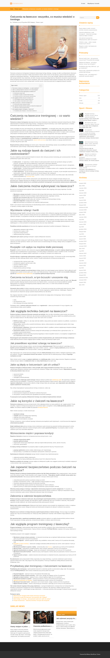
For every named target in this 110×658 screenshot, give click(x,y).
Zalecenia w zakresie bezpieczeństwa (21, 107)
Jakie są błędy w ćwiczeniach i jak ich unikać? (23, 100)
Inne (80, 98)
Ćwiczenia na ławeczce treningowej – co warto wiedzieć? (25, 88)
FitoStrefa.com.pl (16, 22)
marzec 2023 (82, 255)
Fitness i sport (18, 9)
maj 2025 (81, 219)
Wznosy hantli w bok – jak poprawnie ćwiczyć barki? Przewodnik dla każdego (89, 59)
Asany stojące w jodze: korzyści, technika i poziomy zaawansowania (20, 626)
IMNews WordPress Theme (93, 654)
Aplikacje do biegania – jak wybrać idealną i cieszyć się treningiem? (88, 63)
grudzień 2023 (82, 241)
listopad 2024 (82, 231)
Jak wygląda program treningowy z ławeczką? (23, 109)
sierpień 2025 (82, 212)
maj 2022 (81, 260)
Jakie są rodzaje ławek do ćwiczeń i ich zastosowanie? (25, 89)
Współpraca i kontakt (93, 3)
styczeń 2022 (82, 270)
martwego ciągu (30, 176)
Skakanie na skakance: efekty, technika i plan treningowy (88, 155)
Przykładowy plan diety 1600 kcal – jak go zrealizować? (89, 67)
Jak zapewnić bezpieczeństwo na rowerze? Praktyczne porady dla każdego (89, 131)
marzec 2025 (82, 224)
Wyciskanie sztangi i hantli (19, 93)
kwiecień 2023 (82, 253)
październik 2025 (83, 207)
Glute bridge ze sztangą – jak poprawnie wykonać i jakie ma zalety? (32, 599)
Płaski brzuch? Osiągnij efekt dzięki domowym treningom (29, 595)
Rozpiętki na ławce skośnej (21, 543)
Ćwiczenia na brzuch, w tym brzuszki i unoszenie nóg (24, 96)
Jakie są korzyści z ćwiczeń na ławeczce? (22, 102)
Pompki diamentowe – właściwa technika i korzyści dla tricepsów (31, 600)
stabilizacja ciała (56, 379)
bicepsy (50, 546)
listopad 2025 (82, 205)
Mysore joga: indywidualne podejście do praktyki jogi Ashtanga (89, 71)
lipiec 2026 (82, 185)
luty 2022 (81, 268)
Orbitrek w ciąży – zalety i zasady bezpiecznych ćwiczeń (87, 42)
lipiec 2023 (82, 248)
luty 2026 (81, 197)
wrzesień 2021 (83, 280)
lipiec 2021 (82, 284)
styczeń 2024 (82, 238)
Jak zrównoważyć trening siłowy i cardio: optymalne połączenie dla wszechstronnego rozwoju (88, 144)
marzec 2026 (82, 195)
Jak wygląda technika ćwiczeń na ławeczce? (22, 97)
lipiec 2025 (82, 214)
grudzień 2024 (82, 229)
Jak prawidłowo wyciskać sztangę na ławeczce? (23, 99)
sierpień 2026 (82, 183)
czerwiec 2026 (82, 188)
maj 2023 (81, 251)
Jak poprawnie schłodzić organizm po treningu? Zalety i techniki (88, 166)
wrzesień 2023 (83, 246)
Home (11, 9)
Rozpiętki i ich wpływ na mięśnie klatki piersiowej (23, 94)
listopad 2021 (82, 275)
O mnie (83, 3)
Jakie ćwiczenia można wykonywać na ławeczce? (24, 91)
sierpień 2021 (82, 282)
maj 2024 (81, 234)
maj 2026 (81, 190)
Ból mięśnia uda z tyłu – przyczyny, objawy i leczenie (92, 123)
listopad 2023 (82, 243)
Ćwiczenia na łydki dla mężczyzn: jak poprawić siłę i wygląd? (30, 597)
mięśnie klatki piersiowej (39, 140)
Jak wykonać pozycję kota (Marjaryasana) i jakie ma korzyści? (66, 618)
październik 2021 (83, 277)
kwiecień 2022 (82, 263)
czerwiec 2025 (82, 217)
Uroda (80, 100)
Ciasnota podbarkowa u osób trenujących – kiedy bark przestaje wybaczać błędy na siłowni (43, 626)
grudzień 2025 (82, 202)
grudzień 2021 (82, 272)
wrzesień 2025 (83, 209)
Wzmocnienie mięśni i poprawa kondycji (22, 104)
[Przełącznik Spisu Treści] (40, 86)
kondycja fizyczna (43, 407)
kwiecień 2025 (82, 222)
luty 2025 (81, 226)
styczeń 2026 (82, 200)
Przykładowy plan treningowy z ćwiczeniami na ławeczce (25, 110)
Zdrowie (81, 103)
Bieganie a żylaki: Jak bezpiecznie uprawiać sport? (87, 46)
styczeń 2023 (82, 258)
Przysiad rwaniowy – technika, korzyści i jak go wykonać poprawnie (91, 115)
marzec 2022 (82, 265)
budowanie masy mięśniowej (24, 273)
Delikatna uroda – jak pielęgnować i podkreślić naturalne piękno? (88, 75)
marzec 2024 (82, 236)
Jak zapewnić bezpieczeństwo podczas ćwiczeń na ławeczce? (27, 105)
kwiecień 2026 (82, 193)
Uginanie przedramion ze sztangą (23, 580)
